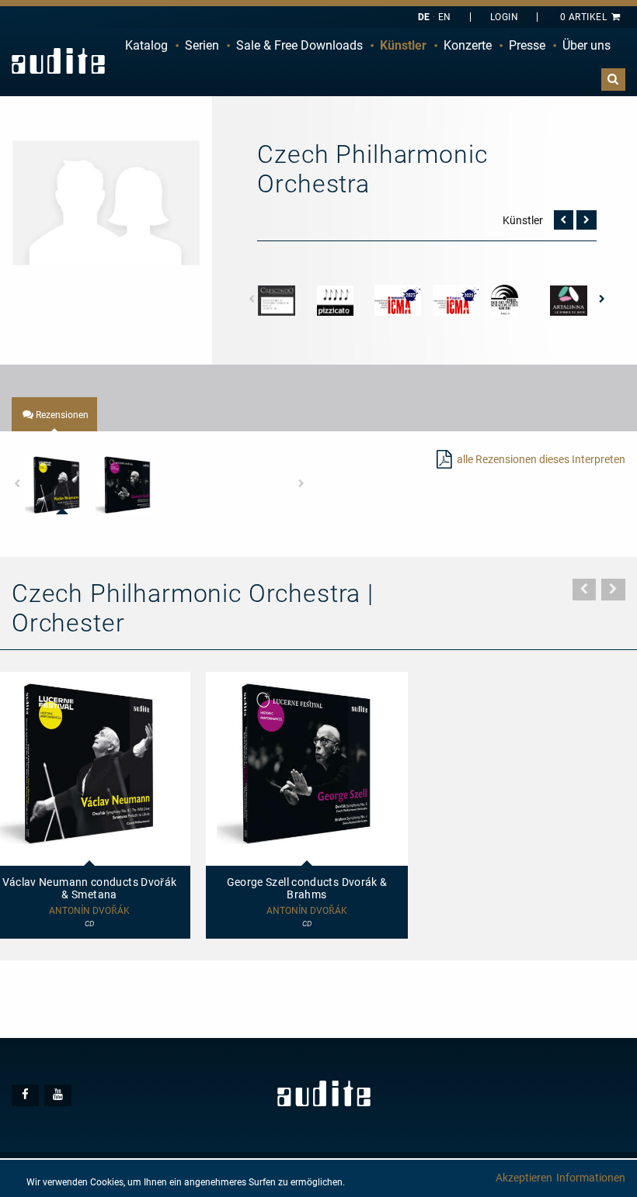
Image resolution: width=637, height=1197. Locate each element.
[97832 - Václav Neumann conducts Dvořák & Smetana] (53, 484)
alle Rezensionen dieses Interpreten (541, 459)
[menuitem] (146, 45)
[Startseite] (58, 60)
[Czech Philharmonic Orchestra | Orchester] (106, 201)
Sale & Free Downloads (299, 45)
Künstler (403, 45)
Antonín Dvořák (306, 911)
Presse (527, 45)
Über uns (586, 45)
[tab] (54, 414)
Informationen (590, 1177)
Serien (202, 45)
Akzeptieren (524, 1177)
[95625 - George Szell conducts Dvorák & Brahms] (124, 484)
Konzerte (468, 45)
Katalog (146, 45)
